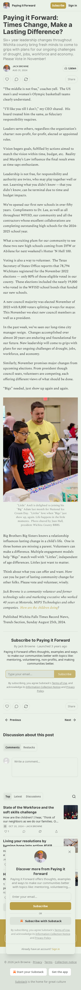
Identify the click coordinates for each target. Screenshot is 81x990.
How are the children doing (39, 607)
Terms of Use (62, 930)
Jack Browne (21, 66)
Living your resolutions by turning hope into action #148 (27, 843)
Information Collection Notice (53, 934)
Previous (15, 720)
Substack (21, 982)
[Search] (74, 796)
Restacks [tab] (29, 747)
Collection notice (66, 962)
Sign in (72, 5)
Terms (48, 962)
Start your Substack (30, 972)
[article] (40, 819)
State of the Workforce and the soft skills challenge (28, 810)
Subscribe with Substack (43, 921)
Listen (72, 68)
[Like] (7, 79)
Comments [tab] (12, 747)
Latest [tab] (18, 796)
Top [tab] (8, 796)
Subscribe (58, 5)
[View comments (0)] (16, 79)
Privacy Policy (43, 938)
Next (68, 720)
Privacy (37, 962)
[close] (69, 852)
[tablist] (20, 747)
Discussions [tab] (33, 796)
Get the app (60, 972)
